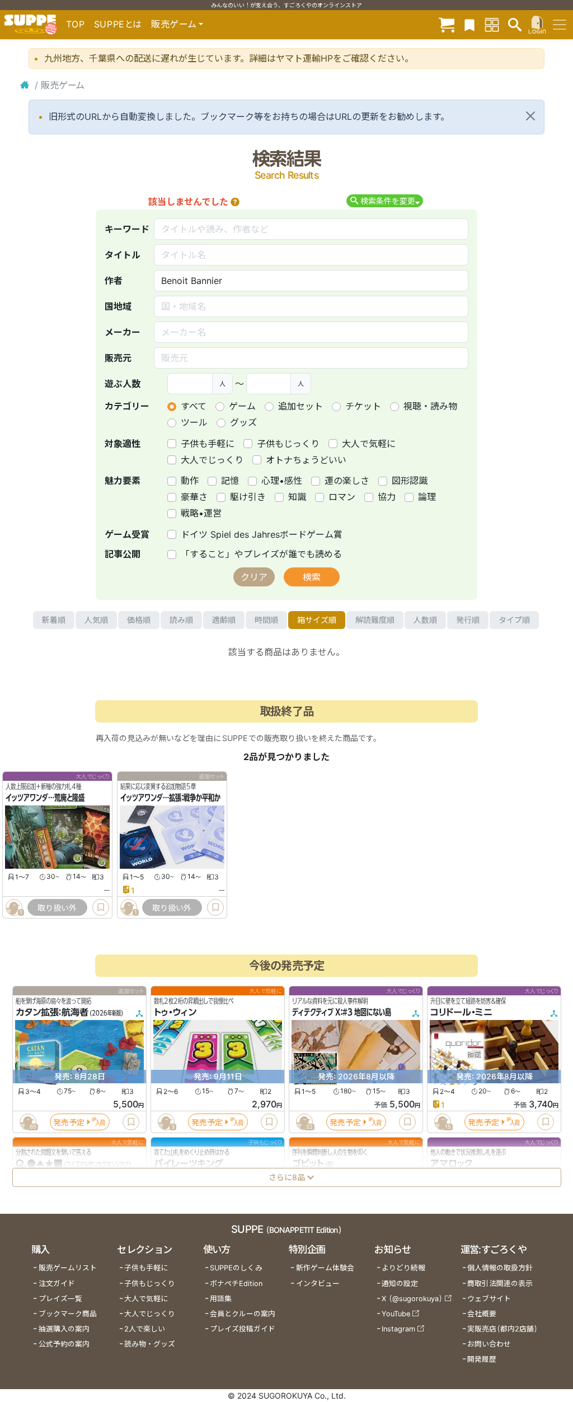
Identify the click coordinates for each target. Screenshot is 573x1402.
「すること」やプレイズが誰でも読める (261, 554)
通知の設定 (400, 1283)
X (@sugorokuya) (412, 1298)
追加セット (300, 406)
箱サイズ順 (316, 620)
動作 (190, 480)
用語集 (221, 1298)
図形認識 (410, 480)
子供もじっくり (288, 443)
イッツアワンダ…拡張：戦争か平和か (170, 798)
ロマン (341, 496)
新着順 (53, 620)
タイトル (122, 254)
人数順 (425, 620)
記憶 (230, 480)
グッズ (243, 422)
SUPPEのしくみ (236, 1268)
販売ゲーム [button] (173, 24)
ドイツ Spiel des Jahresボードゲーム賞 (261, 534)
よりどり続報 (403, 1268)
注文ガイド (57, 1283)
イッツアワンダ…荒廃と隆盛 (45, 798)
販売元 (118, 358)
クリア (254, 577)
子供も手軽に (207, 443)
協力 (387, 496)
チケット (363, 406)
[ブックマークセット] (469, 24)
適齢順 (224, 620)
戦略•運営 (201, 513)
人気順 (96, 620)
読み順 (181, 620)
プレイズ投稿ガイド (242, 1329)
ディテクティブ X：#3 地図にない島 (341, 1012)
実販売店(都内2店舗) (502, 1329)
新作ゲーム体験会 (325, 1268)
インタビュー (318, 1283)
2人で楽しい (144, 1329)
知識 (297, 496)
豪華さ (194, 496)
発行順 (468, 620)
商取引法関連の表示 (500, 1283)
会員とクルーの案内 (242, 1314)
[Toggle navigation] (559, 24)
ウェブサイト (489, 1298)
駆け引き (248, 496)
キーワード (127, 229)
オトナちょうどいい (306, 459)
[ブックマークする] (100, 907)
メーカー (122, 332)
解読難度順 (374, 620)
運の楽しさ (347, 480)
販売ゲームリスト (68, 1268)
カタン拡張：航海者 (52, 1012)
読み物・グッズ (149, 1344)
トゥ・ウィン (175, 1012)
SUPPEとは (118, 24)
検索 (311, 577)
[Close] (530, 116)
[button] (235, 201)
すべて (193, 406)
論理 (427, 496)
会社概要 (481, 1314)
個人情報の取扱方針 (500, 1268)
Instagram (398, 1329)
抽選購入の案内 (64, 1329)
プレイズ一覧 (60, 1298)
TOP (75, 24)
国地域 (118, 306)
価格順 (139, 620)
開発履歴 (481, 1359)
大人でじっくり (212, 459)
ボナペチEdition (236, 1283)
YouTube (396, 1314)
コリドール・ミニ (461, 1012)
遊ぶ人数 (122, 383)
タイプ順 (514, 620)
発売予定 (68, 1122)
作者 (114, 280)
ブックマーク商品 (68, 1314)
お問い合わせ (489, 1344)
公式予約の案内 (64, 1344)
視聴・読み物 (430, 406)
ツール (194, 422)
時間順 (266, 620)
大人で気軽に (369, 443)
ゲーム (242, 406)
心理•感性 (281, 480)
